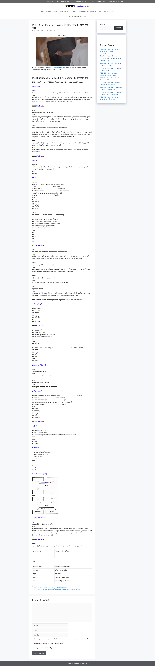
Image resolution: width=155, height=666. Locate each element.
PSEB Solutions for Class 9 (68, 11)
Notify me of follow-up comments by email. (48, 643)
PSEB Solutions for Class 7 (107, 11)
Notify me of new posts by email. (45, 648)
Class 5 (36, 586)
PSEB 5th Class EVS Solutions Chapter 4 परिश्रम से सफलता (50, 588)
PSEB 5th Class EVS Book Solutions (58, 67)
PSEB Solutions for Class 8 (87, 11)
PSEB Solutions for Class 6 (77, 16)
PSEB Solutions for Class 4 (116, 1)
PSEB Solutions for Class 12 (64, 1)
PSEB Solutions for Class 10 (48, 11)
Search (102, 24)
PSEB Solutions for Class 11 (81, 1)
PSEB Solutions (82, 663)
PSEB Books (50, 1)
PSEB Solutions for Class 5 (99, 1)
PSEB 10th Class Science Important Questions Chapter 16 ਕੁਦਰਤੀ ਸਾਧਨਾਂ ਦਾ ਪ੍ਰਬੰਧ (57, 589)
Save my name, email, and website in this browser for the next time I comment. (61, 639)
